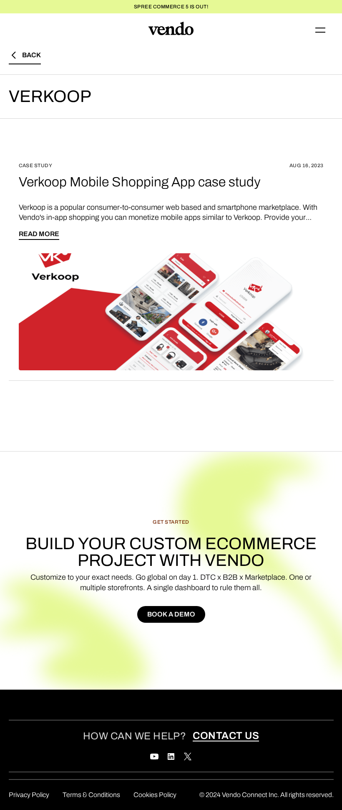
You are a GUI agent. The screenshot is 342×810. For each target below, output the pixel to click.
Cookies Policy (154, 794)
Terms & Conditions (91, 794)
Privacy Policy (29, 794)
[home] (171, 30)
